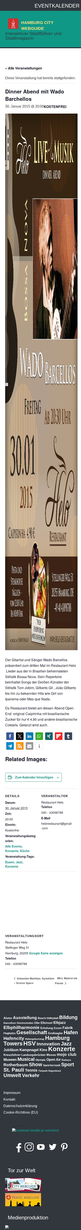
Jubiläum (11, 1050)
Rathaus (66, 1060)
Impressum (11, 1093)
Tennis (31, 1070)
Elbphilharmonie (21, 1027)
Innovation (48, 1044)
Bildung (68, 1017)
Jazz (19, 862)
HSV (29, 1043)
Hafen (71, 1032)
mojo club (66, 1054)
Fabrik (67, 1028)
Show (35, 1064)
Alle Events (13, 846)
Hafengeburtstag (34, 1039)
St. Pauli (13, 1070)
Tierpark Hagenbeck (49, 1070)
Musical (26, 1059)
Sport (67, 1064)
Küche (25, 851)
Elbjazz (59, 1023)
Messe (51, 1054)
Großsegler (55, 1033)
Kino (43, 1050)
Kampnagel (29, 1050)
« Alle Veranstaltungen (23, 68)
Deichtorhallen (25, 1023)
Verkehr (31, 1075)
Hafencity (13, 1038)
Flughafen (9, 1033)
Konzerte (11, 851)
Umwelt (12, 1075)
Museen (10, 1060)
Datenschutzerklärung (20, 1106)
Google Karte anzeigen (46, 953)
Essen (9, 862)
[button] (10, 736)
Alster (7, 1018)
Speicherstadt (51, 1065)
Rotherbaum (15, 1065)
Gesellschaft (31, 1032)
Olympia (40, 1059)
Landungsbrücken (33, 1054)
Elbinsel (46, 1022)
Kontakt (9, 1099)
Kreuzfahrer (12, 1054)
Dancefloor (9, 1023)
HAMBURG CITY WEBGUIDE (37, 25)
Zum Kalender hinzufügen (34, 777)
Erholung (46, 1028)
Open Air (53, 1059)
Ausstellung (25, 1017)
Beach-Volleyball (48, 1018)
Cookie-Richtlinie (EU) (20, 1112)
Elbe (37, 1022)
